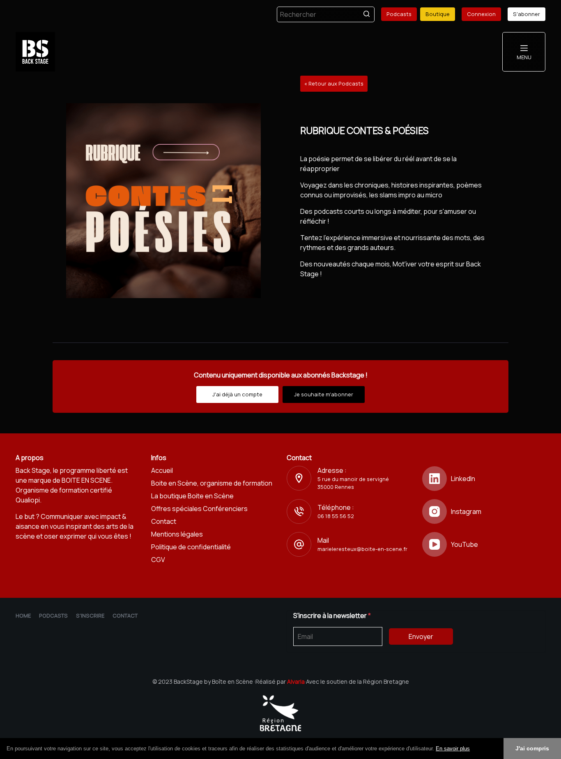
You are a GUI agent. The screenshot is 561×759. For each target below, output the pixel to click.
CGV (158, 559)
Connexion (481, 14)
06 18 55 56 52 (335, 516)
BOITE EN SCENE (86, 480)
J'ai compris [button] (532, 748)
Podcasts (399, 14)
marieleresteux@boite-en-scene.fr (362, 549)
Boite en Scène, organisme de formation (211, 483)
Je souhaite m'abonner (323, 394)
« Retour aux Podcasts (333, 83)
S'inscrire (90, 615)
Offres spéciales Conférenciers (199, 508)
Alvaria (296, 681)
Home (23, 615)
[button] (472, 749)
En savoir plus (453, 748)
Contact (163, 521)
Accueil (162, 470)
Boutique (437, 14)
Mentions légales (177, 534)
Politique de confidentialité (191, 546)
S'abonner (526, 14)
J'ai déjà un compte (237, 394)
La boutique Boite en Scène (192, 495)
